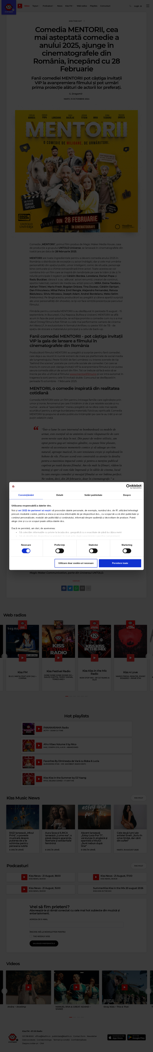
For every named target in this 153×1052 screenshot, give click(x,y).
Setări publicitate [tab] (93, 495)
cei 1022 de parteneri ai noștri (34, 510)
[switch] (59, 550)
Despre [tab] (127, 495)
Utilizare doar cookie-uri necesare (76, 563)
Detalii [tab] (59, 495)
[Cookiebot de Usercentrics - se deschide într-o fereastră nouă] (128, 486)
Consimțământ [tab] (26, 495)
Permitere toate (120, 563)
